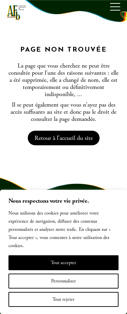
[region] (63, 252)
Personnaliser (63, 281)
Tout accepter (63, 263)
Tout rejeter (63, 299)
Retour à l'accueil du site (64, 138)
